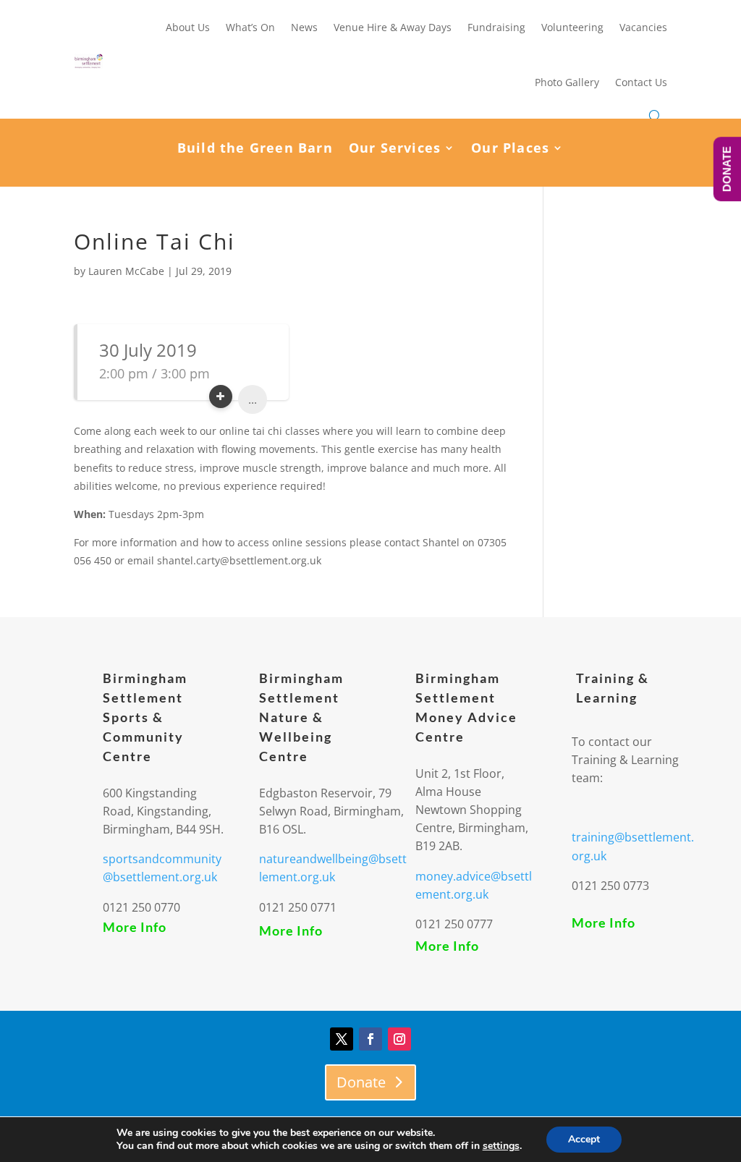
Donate (361, 1082)
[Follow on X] (341, 1039)
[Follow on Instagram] (399, 1039)
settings (501, 1146)
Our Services (395, 149)
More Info (134, 927)
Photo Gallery (567, 82)
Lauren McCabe (126, 271)
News (304, 27)
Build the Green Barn (255, 149)
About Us (188, 27)
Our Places (510, 149)
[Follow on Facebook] (370, 1039)
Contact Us (641, 82)
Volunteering (572, 27)
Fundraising (496, 27)
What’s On (250, 27)
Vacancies (643, 27)
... (252, 399)
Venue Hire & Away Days (393, 27)
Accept (584, 1139)
